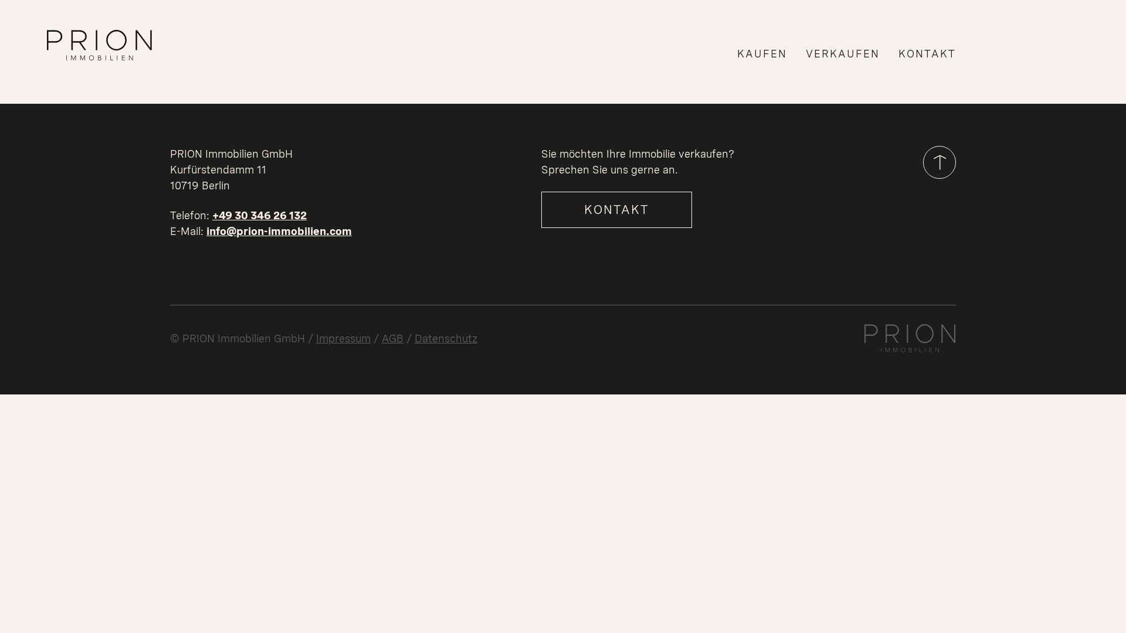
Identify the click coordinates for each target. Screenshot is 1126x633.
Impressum (343, 338)
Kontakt (616, 209)
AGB (392, 338)
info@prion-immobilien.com (279, 231)
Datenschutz (446, 338)
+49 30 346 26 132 (259, 215)
